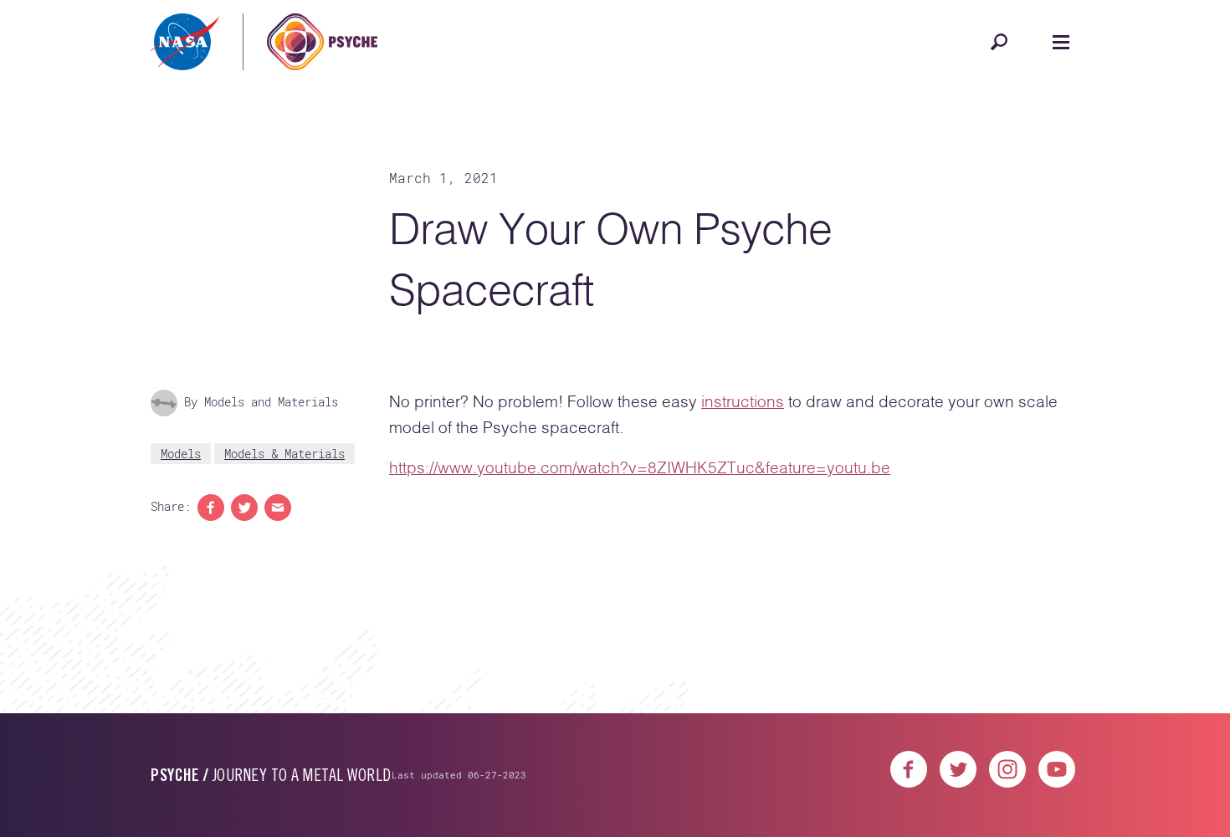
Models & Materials (284, 454)
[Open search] (999, 41)
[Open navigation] (1061, 41)
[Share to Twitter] (244, 507)
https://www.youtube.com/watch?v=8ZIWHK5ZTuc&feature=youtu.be (639, 469)
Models (181, 454)
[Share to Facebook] (210, 507)
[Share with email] (277, 507)
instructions (742, 403)
